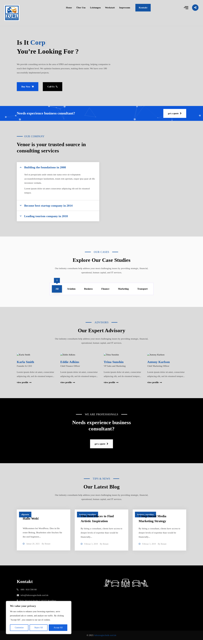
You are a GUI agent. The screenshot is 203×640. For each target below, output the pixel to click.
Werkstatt (110, 7)
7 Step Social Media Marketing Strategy (152, 518)
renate (47, 544)
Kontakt (143, 7)
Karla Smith (25, 362)
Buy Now (26, 86)
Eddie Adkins (69, 362)
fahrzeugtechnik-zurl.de (105, 635)
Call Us (51, 86)
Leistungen (95, 7)
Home (69, 7)
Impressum (124, 7)
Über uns (81, 7)
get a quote (173, 113)
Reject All (38, 627)
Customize (19, 627)
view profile (22, 382)
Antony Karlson (158, 362)
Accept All (58, 627)
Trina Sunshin (113, 362)
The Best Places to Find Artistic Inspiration (97, 518)
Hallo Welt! (31, 518)
